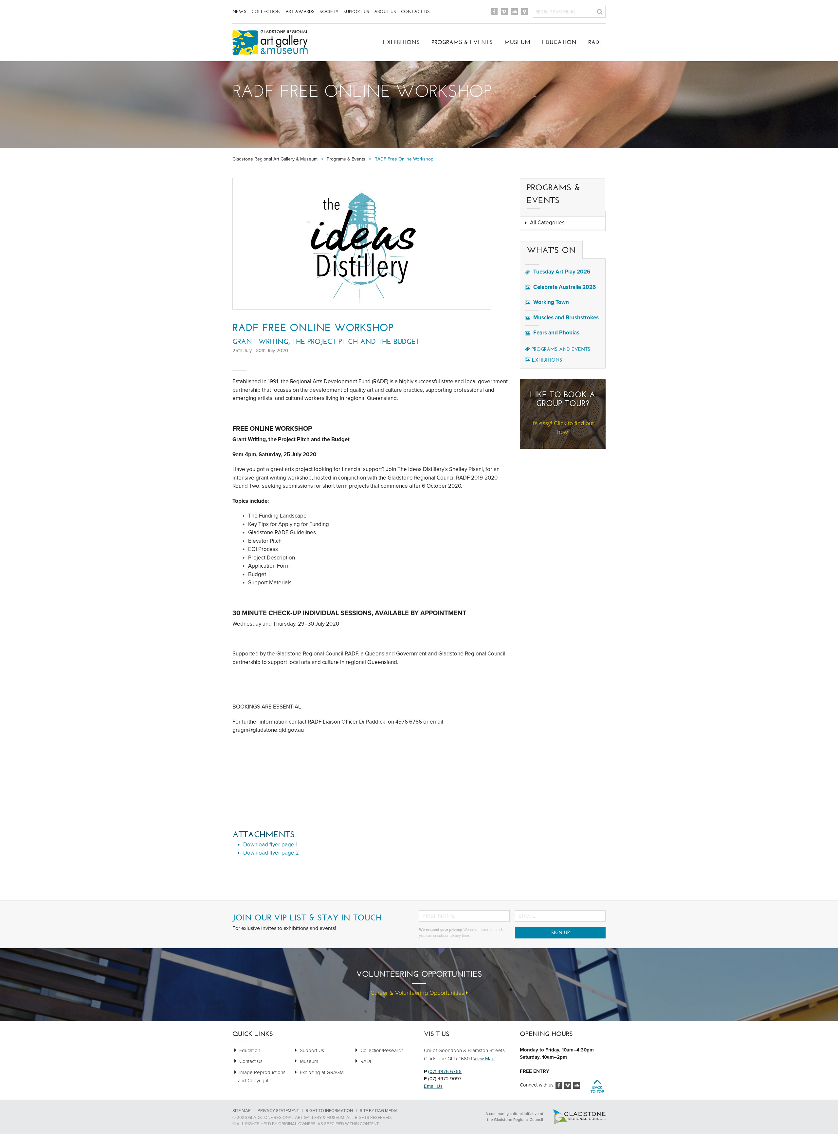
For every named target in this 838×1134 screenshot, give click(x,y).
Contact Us (415, 11)
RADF (595, 42)
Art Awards (300, 11)
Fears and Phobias (556, 332)
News (239, 11)
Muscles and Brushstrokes (566, 317)
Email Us (433, 1086)
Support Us (356, 11)
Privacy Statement (278, 1110)
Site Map (241, 1110)
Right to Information (329, 1110)
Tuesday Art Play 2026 (561, 271)
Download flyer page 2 (271, 852)
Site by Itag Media (379, 1110)
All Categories (547, 222)
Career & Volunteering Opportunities (418, 992)
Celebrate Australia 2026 (564, 287)
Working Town (551, 302)
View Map (484, 1059)
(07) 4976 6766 (445, 1071)
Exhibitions (401, 42)
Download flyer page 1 (270, 844)
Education (559, 42)
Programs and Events (561, 349)
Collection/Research (381, 1050)
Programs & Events (462, 42)
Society (328, 11)
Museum (517, 42)
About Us (385, 11)
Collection (266, 11)
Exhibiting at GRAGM (322, 1072)
